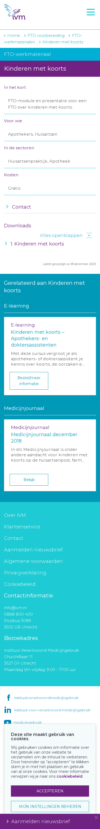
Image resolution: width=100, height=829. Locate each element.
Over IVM (15, 515)
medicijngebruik (27, 722)
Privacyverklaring (25, 573)
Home (13, 35)
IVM (34, 12)
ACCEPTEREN (50, 791)
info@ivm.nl (15, 607)
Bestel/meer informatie (29, 380)
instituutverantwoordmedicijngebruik (46, 698)
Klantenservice (22, 527)
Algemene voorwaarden (33, 561)
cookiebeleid (69, 776)
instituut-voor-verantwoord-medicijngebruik (52, 710)
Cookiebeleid (19, 584)
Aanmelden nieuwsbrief (33, 550)
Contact (13, 538)
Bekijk (29, 479)
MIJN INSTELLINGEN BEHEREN (50, 806)
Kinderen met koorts (62, 41)
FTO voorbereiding (28, 22)
